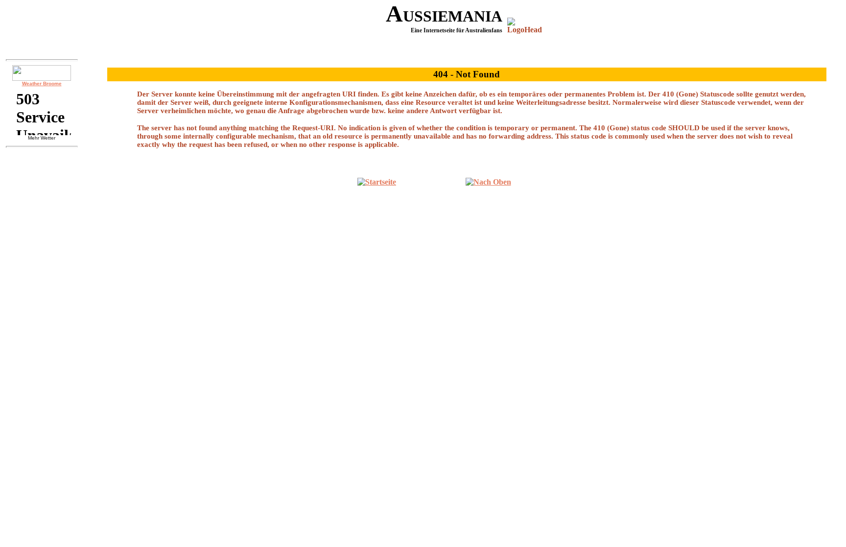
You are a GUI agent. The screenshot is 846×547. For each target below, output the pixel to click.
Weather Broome (42, 83)
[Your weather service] (41, 73)
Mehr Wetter (41, 138)
